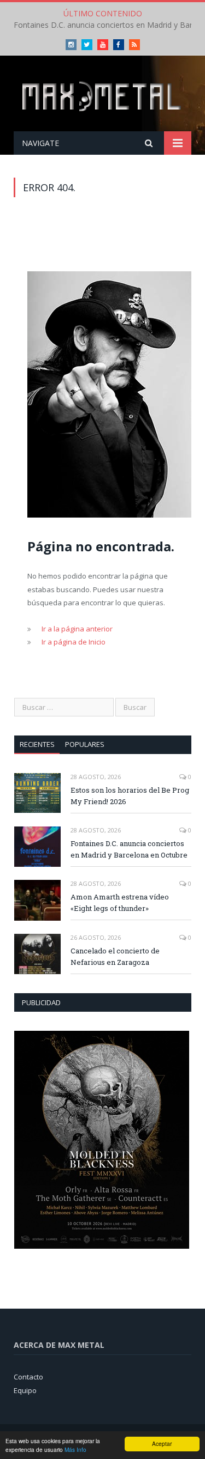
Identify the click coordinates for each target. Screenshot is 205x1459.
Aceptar (162, 1443)
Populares (84, 744)
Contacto (28, 1377)
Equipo (25, 1390)
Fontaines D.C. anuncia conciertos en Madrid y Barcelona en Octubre (129, 849)
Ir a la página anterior (77, 629)
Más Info (75, 1449)
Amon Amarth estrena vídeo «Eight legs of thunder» (120, 902)
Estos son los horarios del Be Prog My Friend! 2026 (130, 795)
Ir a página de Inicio (74, 642)
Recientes (37, 744)
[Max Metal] (102, 95)
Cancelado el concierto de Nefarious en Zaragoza (115, 956)
